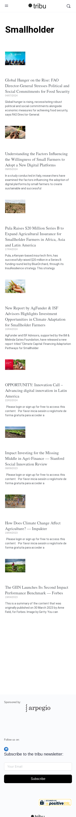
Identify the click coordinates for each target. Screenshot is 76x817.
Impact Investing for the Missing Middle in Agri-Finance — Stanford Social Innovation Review (34, 458)
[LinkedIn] (6, 749)
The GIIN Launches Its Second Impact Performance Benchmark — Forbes (36, 590)
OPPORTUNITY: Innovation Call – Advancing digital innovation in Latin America (36, 390)
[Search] (68, 6)
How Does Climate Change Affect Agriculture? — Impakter (33, 525)
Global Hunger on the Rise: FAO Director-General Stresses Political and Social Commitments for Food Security (37, 85)
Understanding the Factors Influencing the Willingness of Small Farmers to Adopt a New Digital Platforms (36, 159)
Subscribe (38, 778)
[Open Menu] (6, 6)
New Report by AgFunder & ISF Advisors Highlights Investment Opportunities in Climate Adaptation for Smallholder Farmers (35, 316)
